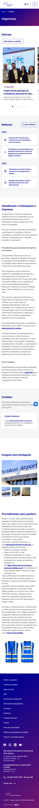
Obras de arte (8, 689)
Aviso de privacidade (15, 633)
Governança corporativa (12, 699)
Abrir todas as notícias (12, 41)
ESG (5, 694)
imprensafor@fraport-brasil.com (20, 421)
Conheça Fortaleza (10, 685)
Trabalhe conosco (10, 718)
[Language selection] (34, 4)
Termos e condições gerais (13, 737)
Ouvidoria (7, 708)
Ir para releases (29, 124)
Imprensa (7, 713)
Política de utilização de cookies (15, 732)
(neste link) (28, 372)
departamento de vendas (11, 328)
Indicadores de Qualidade (13, 704)
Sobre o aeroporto (10, 680)
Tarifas (6, 723)
